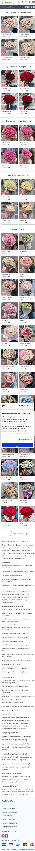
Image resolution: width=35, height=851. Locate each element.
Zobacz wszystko (18, 534)
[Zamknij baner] (32, 406)
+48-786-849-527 (29, 7)
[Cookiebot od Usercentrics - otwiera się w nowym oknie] (20, 406)
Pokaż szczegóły (23, 439)
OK (17, 446)
